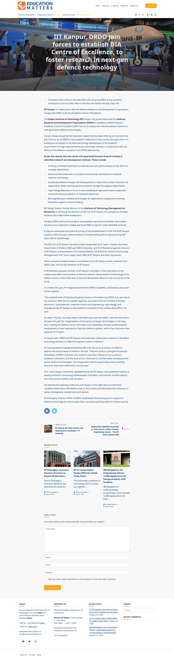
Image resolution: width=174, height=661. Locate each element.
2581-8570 (32, 626)
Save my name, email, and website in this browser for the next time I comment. (82, 579)
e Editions (115, 6)
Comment (50, 529)
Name (48, 557)
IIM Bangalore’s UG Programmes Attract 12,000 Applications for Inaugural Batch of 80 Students (114, 476)
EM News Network (81, 75)
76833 (42, 623)
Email (48, 565)
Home (98, 6)
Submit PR (151, 6)
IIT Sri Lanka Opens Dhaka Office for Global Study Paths (85, 473)
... (66, 486)
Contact (32, 654)
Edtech (57, 15)
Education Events (83, 15)
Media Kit (124, 6)
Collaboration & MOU (45, 15)
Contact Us (134, 6)
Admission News (68, 15)
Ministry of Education (26, 15)
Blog (39, 654)
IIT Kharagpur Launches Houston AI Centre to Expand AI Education (56, 473)
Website (49, 572)
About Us (105, 6)
